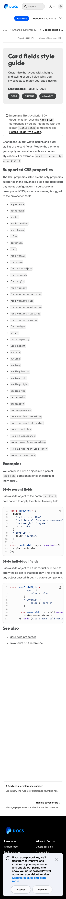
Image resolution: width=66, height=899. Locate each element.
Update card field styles (53, 29)
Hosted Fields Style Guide (25, 131)
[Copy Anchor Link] (55, 170)
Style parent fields (18, 489)
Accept (21, 889)
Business (21, 18)
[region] (33, 531)
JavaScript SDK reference (26, 643)
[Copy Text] (60, 511)
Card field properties (23, 637)
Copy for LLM (24, 38)
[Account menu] (52, 6)
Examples (12, 463)
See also (11, 628)
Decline (42, 889)
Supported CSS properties (28, 169)
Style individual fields (20, 561)
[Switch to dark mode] (60, 6)
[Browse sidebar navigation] (6, 18)
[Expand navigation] (60, 18)
